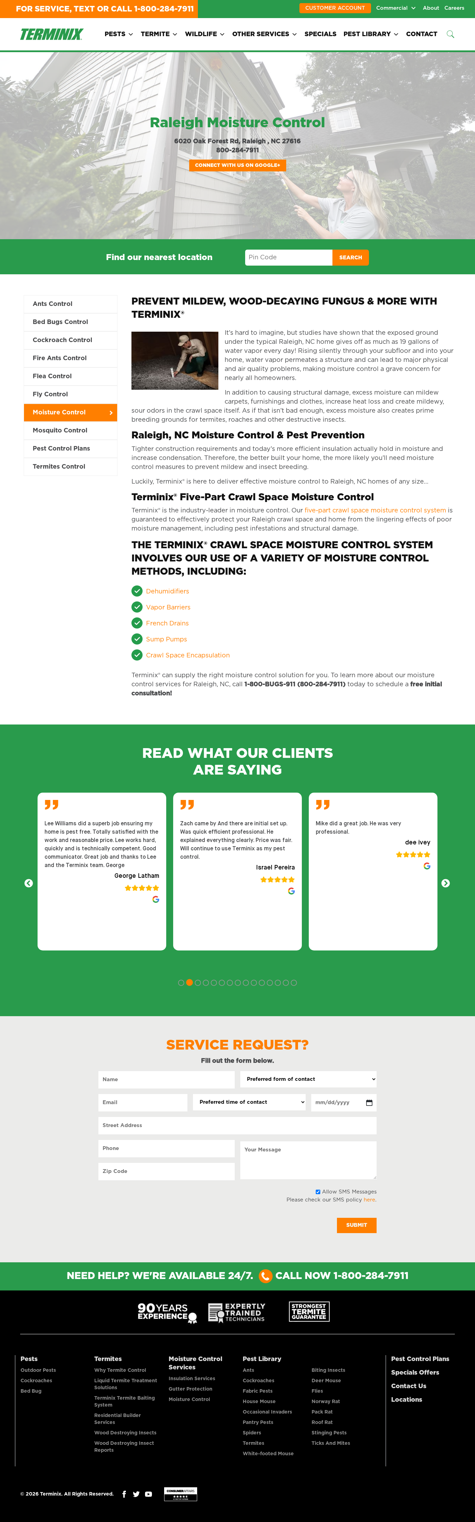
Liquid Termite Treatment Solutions (125, 1384)
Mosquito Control (60, 431)
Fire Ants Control (60, 358)
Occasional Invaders (267, 1412)
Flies (317, 1391)
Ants (248, 1370)
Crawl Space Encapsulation (188, 656)
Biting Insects (328, 1370)
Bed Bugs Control (60, 322)
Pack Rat (322, 1412)
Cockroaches (36, 1380)
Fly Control (50, 394)
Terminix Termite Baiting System (124, 1402)
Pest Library (367, 34)
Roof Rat (322, 1422)
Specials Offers (415, 1373)
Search (350, 257)
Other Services (260, 34)
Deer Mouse (326, 1380)
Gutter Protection (190, 1389)
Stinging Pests (329, 1433)
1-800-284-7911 (164, 9)
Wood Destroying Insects (125, 1433)
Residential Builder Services (117, 1419)
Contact (421, 34)
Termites (108, 1359)
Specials (321, 34)
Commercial (392, 8)
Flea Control (52, 376)
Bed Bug (31, 1391)
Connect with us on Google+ (237, 165)
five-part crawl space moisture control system (375, 511)
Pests (115, 34)
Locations (406, 1400)
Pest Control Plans (61, 449)
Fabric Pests (258, 1391)
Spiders (252, 1433)
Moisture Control (59, 413)
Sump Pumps (166, 640)
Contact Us (408, 1386)
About (431, 8)
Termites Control (59, 467)
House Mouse (259, 1401)
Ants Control (52, 304)
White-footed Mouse (268, 1453)
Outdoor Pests (38, 1370)
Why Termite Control (120, 1370)
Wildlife (201, 34)
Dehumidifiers (167, 592)
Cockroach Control (62, 340)
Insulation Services (192, 1378)
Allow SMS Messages (349, 1192)
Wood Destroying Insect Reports (124, 1447)
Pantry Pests (258, 1422)
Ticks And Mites (331, 1443)
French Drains (167, 624)
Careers (454, 8)
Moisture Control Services (195, 1363)
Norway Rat (326, 1401)
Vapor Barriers (168, 608)
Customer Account (335, 8)
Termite (155, 34)
